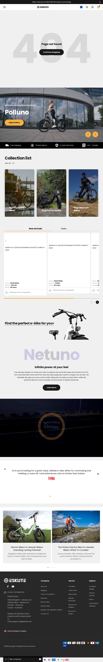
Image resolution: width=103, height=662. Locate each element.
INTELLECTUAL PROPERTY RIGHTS (51, 610)
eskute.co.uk (26, 600)
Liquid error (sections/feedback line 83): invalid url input (24, 248)
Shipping (44, 590)
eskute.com (24, 602)
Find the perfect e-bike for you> (29, 323)
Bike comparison (25, 659)
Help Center (72, 594)
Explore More (14, 122)
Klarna (91, 599)
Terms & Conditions (48, 594)
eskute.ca (19, 605)
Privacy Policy (45, 606)
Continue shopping (51, 52)
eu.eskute (18, 607)
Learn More (51, 387)
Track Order (72, 590)
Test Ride (71, 586)
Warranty (44, 598)
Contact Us (45, 614)
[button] (91, 302)
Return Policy (45, 602)
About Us (44, 586)
